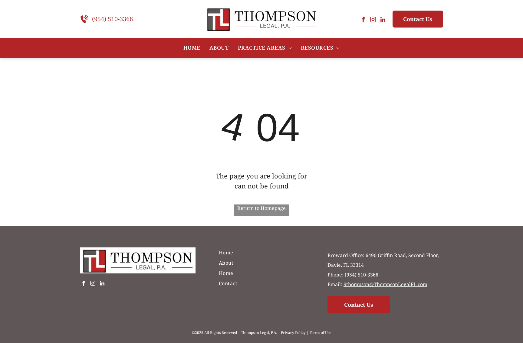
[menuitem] (192, 47)
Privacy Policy (293, 332)
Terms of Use (320, 332)
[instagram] (373, 20)
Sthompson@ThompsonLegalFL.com (385, 284)
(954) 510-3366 (112, 19)
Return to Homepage (261, 208)
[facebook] (363, 20)
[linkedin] (383, 20)
